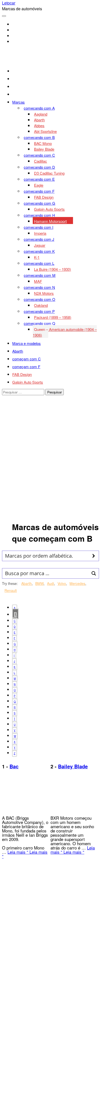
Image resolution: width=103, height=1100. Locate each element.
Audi (50, 583)
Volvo (62, 583)
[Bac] (21, 809)
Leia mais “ (18, 852)
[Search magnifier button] (94, 556)
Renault (10, 590)
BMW (39, 583)
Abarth (26, 583)
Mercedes (77, 583)
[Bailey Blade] (69, 809)
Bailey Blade (73, 766)
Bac (14, 766)
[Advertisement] (51, 464)
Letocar (8, 3)
